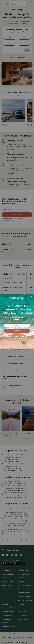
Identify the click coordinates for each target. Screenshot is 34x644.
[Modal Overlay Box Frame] (17, 322)
